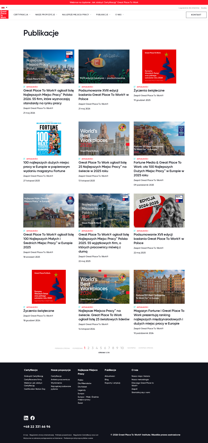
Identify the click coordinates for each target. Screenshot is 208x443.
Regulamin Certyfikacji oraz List (85, 435)
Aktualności (110, 376)
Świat (80, 403)
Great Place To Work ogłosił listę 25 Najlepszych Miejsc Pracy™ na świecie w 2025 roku (102, 166)
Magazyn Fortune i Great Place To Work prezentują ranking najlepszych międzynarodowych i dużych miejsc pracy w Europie (159, 317)
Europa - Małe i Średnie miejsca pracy (88, 398)
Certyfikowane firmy (33, 379)
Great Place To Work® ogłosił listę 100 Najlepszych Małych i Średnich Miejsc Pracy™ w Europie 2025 (48, 240)
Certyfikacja (30, 370)
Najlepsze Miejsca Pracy (87, 371)
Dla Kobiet (82, 387)
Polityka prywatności (63, 435)
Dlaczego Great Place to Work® (143, 384)
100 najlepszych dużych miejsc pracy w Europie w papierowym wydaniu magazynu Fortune (46, 166)
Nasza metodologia (140, 379)
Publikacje (110, 370)
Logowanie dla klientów (189, 8)
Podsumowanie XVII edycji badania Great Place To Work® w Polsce (159, 238)
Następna (131, 348)
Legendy (81, 390)
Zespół (134, 389)
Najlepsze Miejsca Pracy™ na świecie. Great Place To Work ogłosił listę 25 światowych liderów (104, 315)
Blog (107, 379)
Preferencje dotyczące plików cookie (78, 438)
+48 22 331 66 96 (36, 426)
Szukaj (204, 8)
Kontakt (196, 15)
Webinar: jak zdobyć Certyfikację (33, 384)
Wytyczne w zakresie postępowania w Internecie (42, 438)
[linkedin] (26, 418)
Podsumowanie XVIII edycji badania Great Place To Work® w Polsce (104, 94)
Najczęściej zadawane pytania (61, 387)
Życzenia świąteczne (149, 90)
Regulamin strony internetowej (42, 435)
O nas (135, 370)
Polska (80, 380)
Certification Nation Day (34, 389)
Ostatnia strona (146, 348)
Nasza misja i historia (141, 376)
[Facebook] (32, 418)
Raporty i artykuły (112, 383)
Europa (81, 393)
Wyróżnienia (56, 383)
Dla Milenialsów (84, 383)
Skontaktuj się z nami (141, 392)
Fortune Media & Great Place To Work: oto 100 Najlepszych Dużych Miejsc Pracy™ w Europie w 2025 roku (159, 168)
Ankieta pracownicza (60, 379)
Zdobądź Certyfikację (33, 376)
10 (122, 348)
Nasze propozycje (60, 370)
